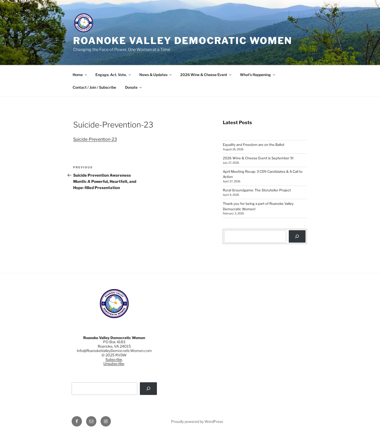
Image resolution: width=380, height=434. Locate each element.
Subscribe (113, 359)
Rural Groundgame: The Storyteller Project (257, 190)
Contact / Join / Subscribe (94, 87)
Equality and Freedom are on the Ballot (253, 145)
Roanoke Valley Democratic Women (182, 40)
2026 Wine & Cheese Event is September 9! (258, 158)
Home (78, 74)
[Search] (297, 236)
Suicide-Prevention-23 (95, 139)
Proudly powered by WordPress (197, 421)
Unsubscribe (113, 363)
